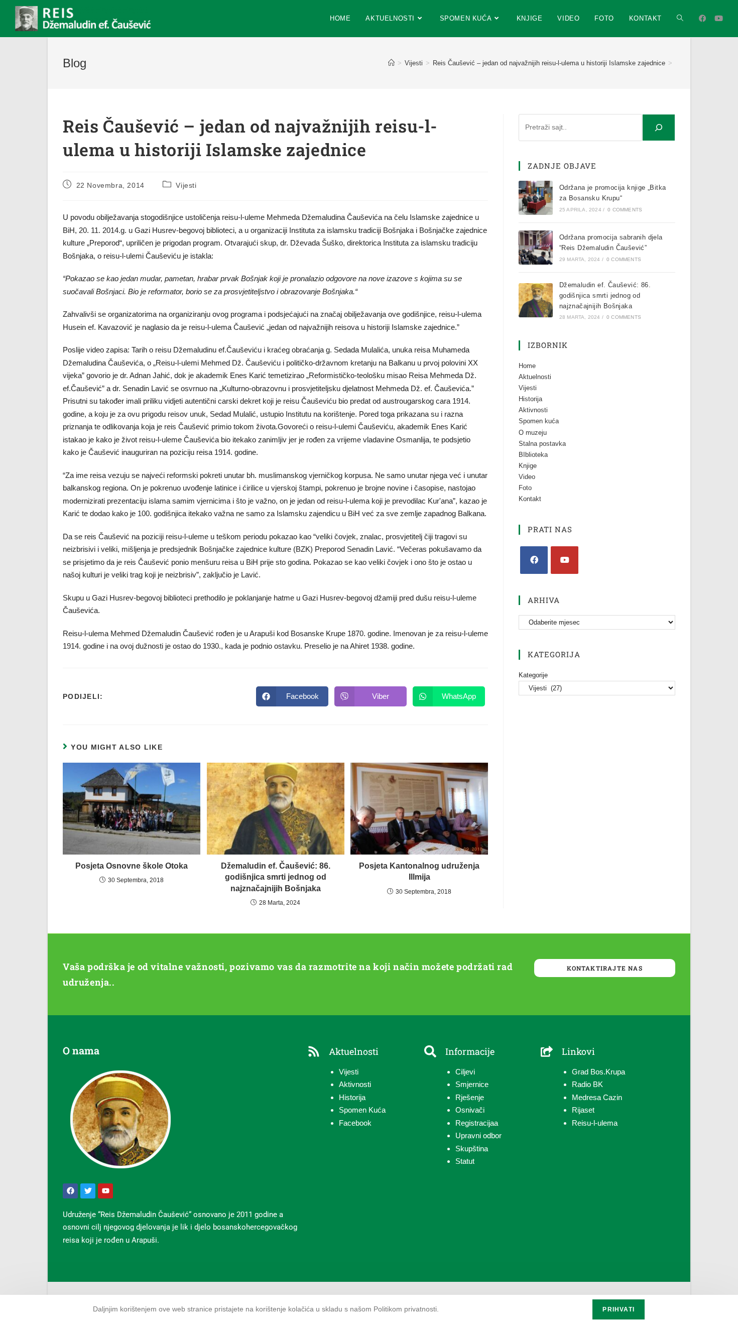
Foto (525, 488)
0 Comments (624, 209)
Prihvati (618, 1309)
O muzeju (533, 432)
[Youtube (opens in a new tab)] (718, 18)
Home (527, 366)
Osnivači (469, 1110)
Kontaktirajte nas (604, 968)
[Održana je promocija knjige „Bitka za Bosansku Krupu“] (536, 198)
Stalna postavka (542, 443)
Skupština (471, 1148)
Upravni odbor (478, 1135)
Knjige (528, 465)
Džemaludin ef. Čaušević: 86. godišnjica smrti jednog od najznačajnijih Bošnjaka (275, 877)
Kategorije (533, 675)
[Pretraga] (658, 127)
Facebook (355, 1123)
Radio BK (587, 1084)
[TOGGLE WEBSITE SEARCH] (680, 18)
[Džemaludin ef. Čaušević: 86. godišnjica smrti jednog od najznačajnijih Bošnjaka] (536, 300)
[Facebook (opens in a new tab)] (702, 18)
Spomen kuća (539, 421)
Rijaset (583, 1110)
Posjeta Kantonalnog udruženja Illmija (419, 871)
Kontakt (530, 499)
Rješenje (469, 1097)
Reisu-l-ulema (595, 1123)
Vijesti (186, 185)
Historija (530, 399)
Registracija (474, 1123)
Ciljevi (465, 1071)
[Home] (391, 63)
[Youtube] (564, 560)
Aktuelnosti (535, 377)
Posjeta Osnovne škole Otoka (131, 866)
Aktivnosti (533, 410)
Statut (464, 1161)
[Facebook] (534, 560)
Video (527, 476)
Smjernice (471, 1084)
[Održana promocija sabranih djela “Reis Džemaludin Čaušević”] (536, 247)
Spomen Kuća (362, 1110)
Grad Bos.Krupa (598, 1071)
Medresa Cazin (597, 1097)
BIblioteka (533, 454)
